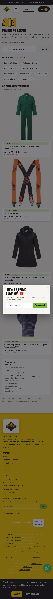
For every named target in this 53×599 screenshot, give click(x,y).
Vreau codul (40, 305)
